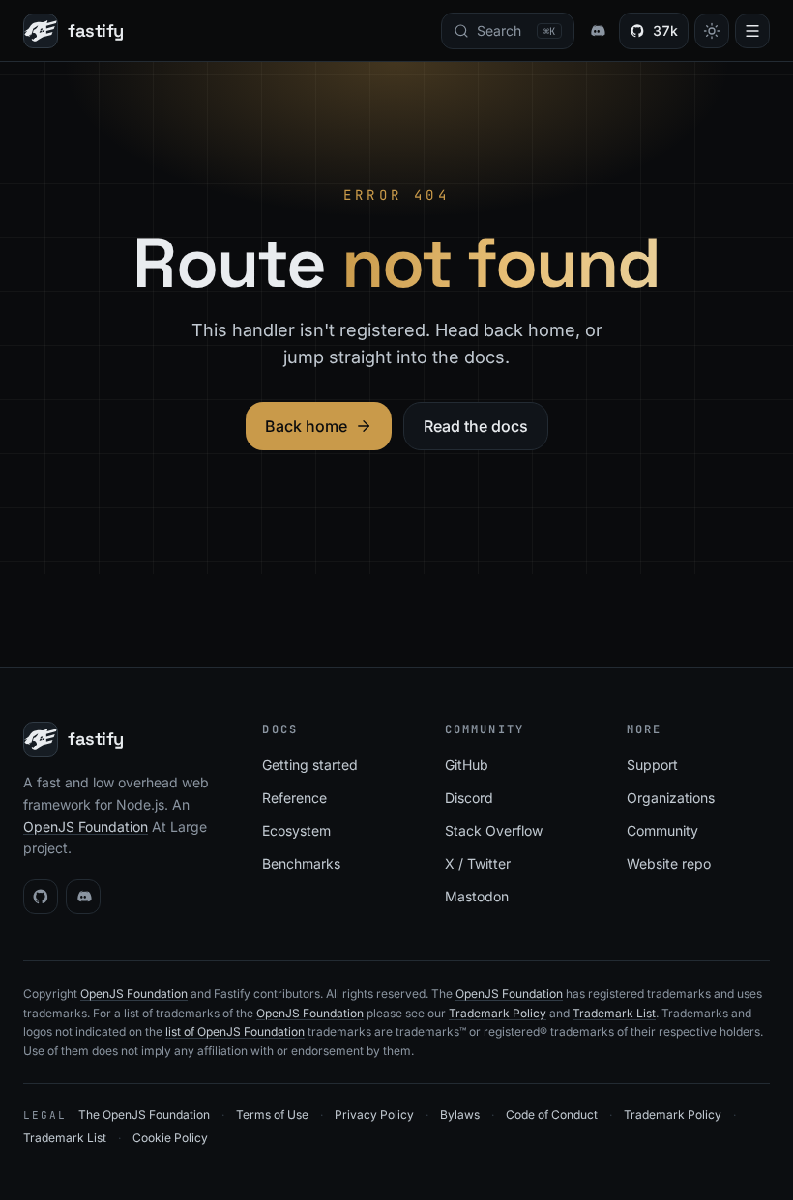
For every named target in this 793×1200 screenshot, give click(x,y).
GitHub (466, 765)
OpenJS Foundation (85, 826)
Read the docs (476, 426)
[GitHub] (40, 896)
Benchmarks (301, 863)
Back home (306, 426)
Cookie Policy (170, 1137)
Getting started (310, 765)
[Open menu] (752, 31)
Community (662, 830)
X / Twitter (478, 863)
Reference (294, 797)
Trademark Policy (497, 1013)
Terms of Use (272, 1114)
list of (181, 1031)
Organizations (671, 797)
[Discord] (83, 896)
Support (652, 765)
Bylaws (460, 1114)
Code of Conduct (552, 1114)
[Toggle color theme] (711, 31)
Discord (469, 797)
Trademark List (614, 1013)
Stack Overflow (494, 830)
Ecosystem (296, 830)
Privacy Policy (374, 1114)
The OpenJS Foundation (144, 1114)
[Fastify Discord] (596, 30)
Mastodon (477, 896)
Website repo (669, 863)
